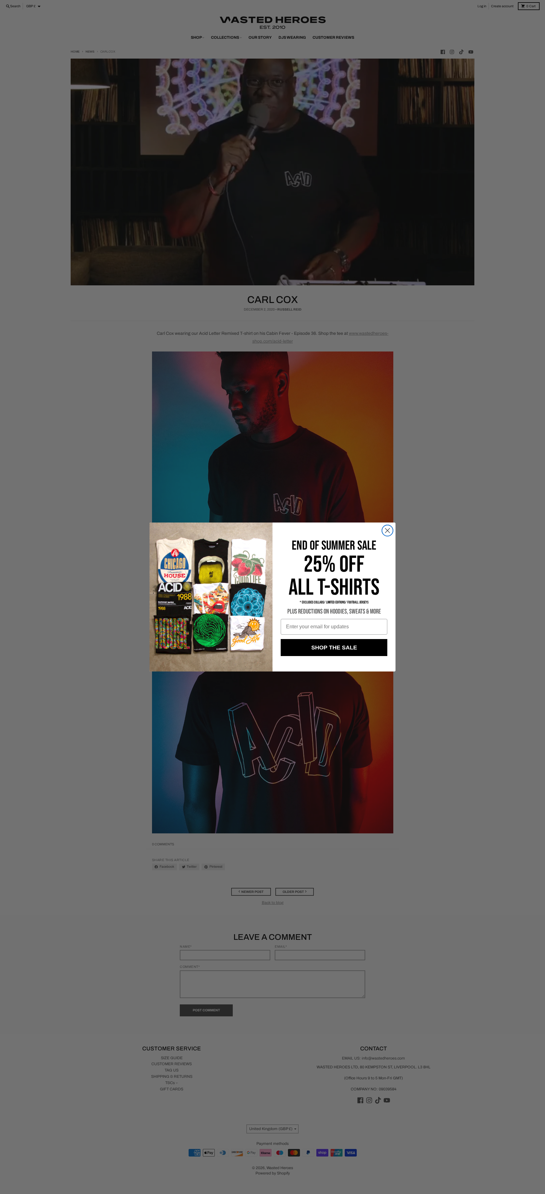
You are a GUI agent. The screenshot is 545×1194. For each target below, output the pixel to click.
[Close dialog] (387, 530)
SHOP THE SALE (334, 647)
